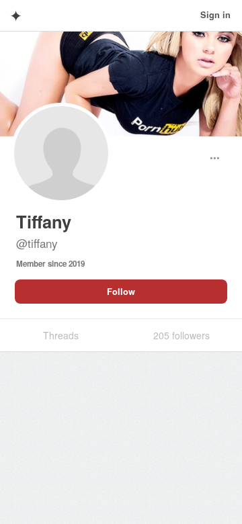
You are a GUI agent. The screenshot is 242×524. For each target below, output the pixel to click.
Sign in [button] (215, 15)
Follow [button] (121, 292)
